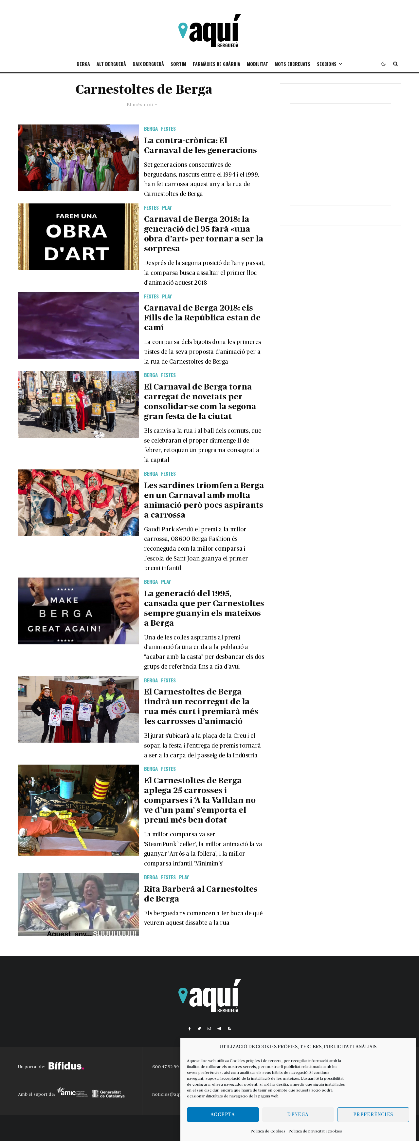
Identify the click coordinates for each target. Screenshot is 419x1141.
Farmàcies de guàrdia (216, 63)
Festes (168, 128)
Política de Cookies (268, 1131)
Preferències (373, 1114)
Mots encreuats (292, 63)
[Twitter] (199, 1029)
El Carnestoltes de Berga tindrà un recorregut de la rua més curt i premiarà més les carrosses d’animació (201, 707)
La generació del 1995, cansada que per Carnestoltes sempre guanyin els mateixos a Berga (204, 608)
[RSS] (229, 1029)
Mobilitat (257, 63)
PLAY (167, 207)
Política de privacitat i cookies (315, 1131)
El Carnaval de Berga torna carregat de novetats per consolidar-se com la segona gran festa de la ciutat (200, 402)
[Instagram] (209, 1029)
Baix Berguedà (148, 63)
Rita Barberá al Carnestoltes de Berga (201, 894)
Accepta (222, 1114)
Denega (298, 1114)
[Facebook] (189, 1029)
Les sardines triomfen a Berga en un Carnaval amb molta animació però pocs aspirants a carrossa (204, 500)
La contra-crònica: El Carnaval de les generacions (200, 146)
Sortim (178, 63)
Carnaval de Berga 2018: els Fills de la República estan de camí (202, 318)
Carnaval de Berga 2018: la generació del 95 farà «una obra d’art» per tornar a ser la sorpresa (204, 234)
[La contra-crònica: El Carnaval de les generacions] (78, 157)
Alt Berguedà (111, 63)
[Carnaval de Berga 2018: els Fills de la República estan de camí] (78, 325)
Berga (83, 63)
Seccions (327, 63)
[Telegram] (219, 1029)
